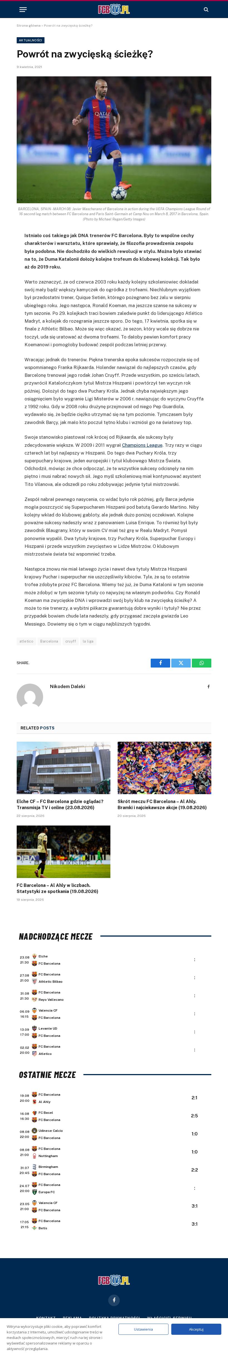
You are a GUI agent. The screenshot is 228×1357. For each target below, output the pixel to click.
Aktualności (30, 40)
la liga (88, 641)
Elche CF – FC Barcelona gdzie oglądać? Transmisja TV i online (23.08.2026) (60, 804)
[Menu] (23, 9)
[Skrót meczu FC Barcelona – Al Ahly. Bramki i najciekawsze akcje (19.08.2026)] (164, 768)
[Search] (206, 9)
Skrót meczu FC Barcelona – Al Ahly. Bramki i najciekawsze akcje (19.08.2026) (162, 804)
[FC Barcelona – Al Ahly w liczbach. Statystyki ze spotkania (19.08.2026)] (63, 852)
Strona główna (29, 25)
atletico (26, 641)
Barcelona (49, 641)
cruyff (70, 641)
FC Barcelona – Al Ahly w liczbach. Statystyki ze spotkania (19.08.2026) (57, 888)
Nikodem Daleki (67, 686)
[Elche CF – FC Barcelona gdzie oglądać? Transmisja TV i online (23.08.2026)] (63, 768)
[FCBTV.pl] (114, 9)
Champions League (142, 445)
